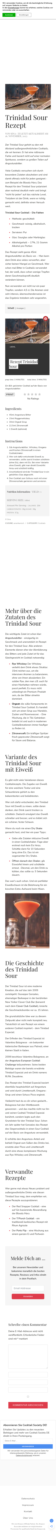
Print (10, 394)
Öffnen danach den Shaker (26, 860)
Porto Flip (21, 1230)
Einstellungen (13, 8)
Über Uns (28, 1518)
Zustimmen (9, 15)
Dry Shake (36, 828)
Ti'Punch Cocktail (25, 1218)
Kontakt (28, 1511)
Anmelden (28, 1296)
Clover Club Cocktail (27, 1006)
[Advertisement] (28, 52)
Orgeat (16, 703)
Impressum (28, 1505)
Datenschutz (28, 1498)
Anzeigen (20, 308)
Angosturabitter (13, 638)
